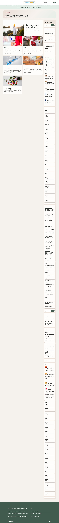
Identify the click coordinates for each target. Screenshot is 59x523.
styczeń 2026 (46, 116)
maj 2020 (46, 457)
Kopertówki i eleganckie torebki (30, 49)
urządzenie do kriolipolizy (49, 252)
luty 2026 (46, 115)
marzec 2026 (46, 408)
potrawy (52, 241)
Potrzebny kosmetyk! (8, 88)
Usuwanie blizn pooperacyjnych (48, 253)
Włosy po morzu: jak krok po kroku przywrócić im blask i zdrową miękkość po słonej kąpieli (49, 65)
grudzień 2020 (46, 159)
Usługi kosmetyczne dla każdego (48, 340)
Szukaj (54, 2)
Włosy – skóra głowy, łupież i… (37, 7)
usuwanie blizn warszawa (48, 254)
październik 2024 (47, 124)
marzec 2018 (46, 195)
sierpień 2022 (46, 138)
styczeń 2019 (46, 182)
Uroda (25, 47)
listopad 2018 (46, 479)
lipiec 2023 (46, 426)
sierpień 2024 (46, 125)
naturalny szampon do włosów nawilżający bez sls (49, 238)
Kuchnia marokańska (49, 82)
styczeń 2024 (46, 129)
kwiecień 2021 (46, 448)
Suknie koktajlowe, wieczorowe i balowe (49, 265)
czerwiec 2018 (46, 191)
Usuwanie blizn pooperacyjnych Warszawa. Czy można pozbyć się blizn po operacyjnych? (50, 332)
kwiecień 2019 (46, 178)
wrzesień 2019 (46, 466)
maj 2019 (46, 177)
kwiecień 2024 (46, 128)
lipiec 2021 (46, 150)
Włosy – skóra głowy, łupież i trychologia (49, 39)
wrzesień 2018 (46, 187)
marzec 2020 (46, 164)
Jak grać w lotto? (7, 49)
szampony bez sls (48, 249)
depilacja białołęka (48, 208)
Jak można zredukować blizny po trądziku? (49, 267)
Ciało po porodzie (27, 68)
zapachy (51, 258)
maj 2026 (46, 111)
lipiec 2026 (46, 110)
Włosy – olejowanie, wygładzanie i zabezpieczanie (36, 513)
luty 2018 (46, 196)
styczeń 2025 (46, 417)
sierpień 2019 (46, 173)
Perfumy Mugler (46, 272)
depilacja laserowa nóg (50, 210)
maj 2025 (46, 119)
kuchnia (50, 220)
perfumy (48, 241)
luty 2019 (46, 181)
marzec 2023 (46, 133)
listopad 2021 (46, 146)
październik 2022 (47, 137)
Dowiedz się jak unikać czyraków (50, 89)
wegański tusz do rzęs (47, 258)
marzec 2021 (46, 155)
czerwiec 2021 (46, 151)
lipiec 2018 (46, 190)
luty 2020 (46, 165)
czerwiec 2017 (46, 200)
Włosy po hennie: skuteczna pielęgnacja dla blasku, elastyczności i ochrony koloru (17, 511)
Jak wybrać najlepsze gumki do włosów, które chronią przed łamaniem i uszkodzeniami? (17, 516)
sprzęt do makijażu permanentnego (49, 247)
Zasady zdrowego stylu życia (48, 290)
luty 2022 (46, 142)
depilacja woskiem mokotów (50, 216)
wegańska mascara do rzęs (51, 257)
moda (48, 236)
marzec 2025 (46, 120)
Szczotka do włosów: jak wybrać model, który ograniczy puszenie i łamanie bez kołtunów (49, 62)
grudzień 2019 (46, 168)
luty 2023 (46, 134)
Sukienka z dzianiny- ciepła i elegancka (33, 26)
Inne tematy (30, 7)
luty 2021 (46, 156)
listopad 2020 (46, 160)
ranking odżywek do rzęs (49, 242)
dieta (45, 217)
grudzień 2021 (46, 439)
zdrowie (47, 260)
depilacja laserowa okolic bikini (48, 211)
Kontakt (50, 521)
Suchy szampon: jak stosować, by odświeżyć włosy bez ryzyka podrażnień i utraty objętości (49, 70)
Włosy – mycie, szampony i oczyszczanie (23, 7)
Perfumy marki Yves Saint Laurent (48, 306)
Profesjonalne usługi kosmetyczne (48, 280)
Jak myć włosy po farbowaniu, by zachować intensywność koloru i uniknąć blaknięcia (49, 368)
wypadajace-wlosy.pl (11, 521)
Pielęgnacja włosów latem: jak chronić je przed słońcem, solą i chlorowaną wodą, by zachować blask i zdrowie (50, 375)
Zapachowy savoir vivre (49, 94)
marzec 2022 (46, 435)
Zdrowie (5, 66)
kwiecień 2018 (46, 488)
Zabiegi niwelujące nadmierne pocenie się (49, 334)
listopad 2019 (46, 169)
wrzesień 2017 (46, 199)
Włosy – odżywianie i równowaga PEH (49, 34)
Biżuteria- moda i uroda (47, 288)
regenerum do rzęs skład (48, 245)
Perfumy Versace (47, 270)
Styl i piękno (46, 48)
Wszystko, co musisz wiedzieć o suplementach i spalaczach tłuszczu (11, 68)
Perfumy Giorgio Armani (49, 383)
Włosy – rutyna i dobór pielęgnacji (48, 323)
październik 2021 (47, 147)
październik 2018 (47, 186)
